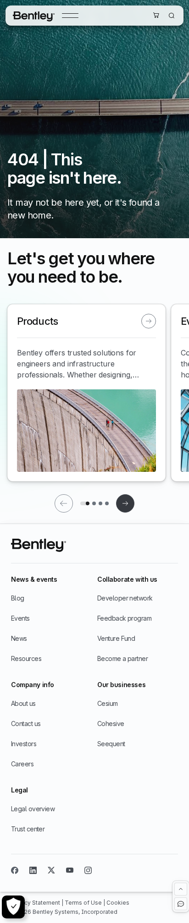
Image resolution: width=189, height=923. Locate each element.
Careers (22, 764)
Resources (26, 658)
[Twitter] (51, 870)
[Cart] (155, 15)
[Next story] (125, 503)
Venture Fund (116, 638)
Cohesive (110, 723)
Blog (17, 598)
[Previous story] (64, 503)
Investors (23, 744)
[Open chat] (180, 903)
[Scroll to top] (180, 889)
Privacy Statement (36, 902)
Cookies (117, 902)
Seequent (111, 744)
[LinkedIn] (33, 870)
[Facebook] (14, 870)
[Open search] (171, 15)
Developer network (124, 598)
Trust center (27, 829)
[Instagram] (88, 870)
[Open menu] (70, 15)
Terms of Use (84, 902)
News (19, 638)
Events (20, 618)
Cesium (107, 703)
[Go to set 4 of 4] (107, 503)
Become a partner (122, 658)
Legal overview (33, 809)
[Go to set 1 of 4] (84, 503)
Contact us (25, 723)
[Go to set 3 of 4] (100, 503)
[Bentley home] (34, 16)
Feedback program (124, 618)
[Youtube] (69, 870)
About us (23, 703)
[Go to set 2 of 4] (94, 503)
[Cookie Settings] (13, 907)
